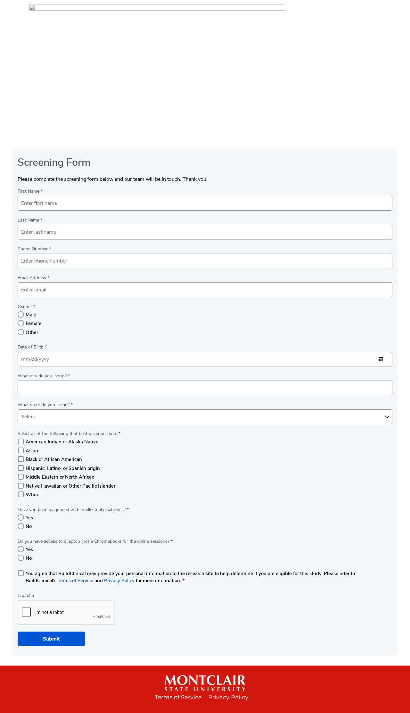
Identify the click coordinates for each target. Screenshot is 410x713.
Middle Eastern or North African (60, 477)
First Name (30, 191)
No (29, 526)
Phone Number (34, 249)
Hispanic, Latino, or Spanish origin (63, 468)
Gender (26, 307)
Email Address (33, 278)
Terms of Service (75, 580)
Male (31, 315)
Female (33, 323)
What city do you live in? (44, 376)
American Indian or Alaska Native (62, 442)
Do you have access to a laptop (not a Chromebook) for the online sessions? (95, 541)
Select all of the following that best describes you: (69, 434)
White (32, 494)
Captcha (26, 595)
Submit (51, 638)
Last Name (30, 220)
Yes (29, 518)
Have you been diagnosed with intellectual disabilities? (73, 510)
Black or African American (54, 459)
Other (32, 332)
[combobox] (205, 416)
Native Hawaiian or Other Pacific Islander (70, 486)
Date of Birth (32, 347)
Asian (32, 451)
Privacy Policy (119, 580)
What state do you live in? (45, 405)
